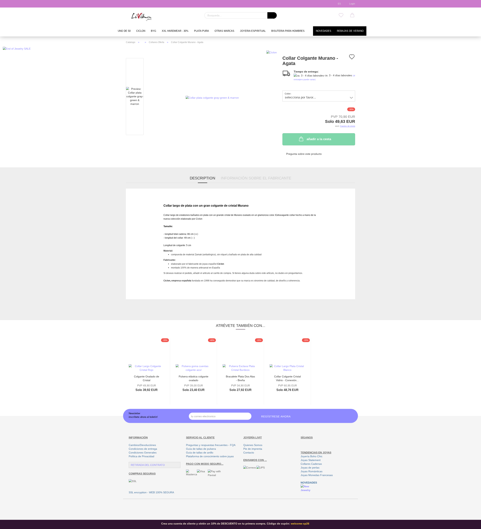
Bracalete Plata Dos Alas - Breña (240, 378)
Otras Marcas (224, 31)
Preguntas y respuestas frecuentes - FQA (210, 445)
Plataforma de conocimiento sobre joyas (210, 456)
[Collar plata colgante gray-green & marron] (212, 97)
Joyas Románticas (311, 471)
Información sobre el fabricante (256, 178)
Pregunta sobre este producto (304, 153)
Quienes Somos (252, 445)
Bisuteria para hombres (288, 31)
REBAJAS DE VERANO (350, 31)
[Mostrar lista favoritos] (341, 15)
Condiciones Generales (143, 452)
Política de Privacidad (141, 456)
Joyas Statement (311, 460)
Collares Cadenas (311, 463)
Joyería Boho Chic (311, 456)
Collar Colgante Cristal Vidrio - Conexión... (287, 378)
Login (351, 3)
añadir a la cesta (319, 139)
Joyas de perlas (310, 467)
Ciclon (140, 31)
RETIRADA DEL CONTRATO (148, 464)
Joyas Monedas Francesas (317, 475)
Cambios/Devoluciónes (142, 445)
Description (202, 178)
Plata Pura (201, 31)
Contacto (248, 452)
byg (153, 31)
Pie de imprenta (252, 448)
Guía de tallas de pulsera (201, 448)
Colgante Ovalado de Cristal (146, 378)
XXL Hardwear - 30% (175, 31)
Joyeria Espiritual (253, 31)
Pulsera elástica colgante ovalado (193, 378)
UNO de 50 (124, 31)
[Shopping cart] (352, 15)
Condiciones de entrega (143, 448)
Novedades (323, 31)
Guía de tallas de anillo (199, 452)
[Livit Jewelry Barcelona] (141, 17)
